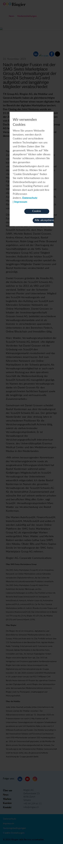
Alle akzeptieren (45, 220)
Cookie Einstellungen (36, 212)
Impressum (20, 202)
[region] (32, 169)
